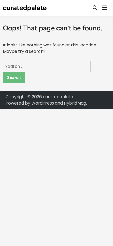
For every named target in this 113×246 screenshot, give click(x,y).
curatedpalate (25, 7)
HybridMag (75, 103)
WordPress (42, 103)
